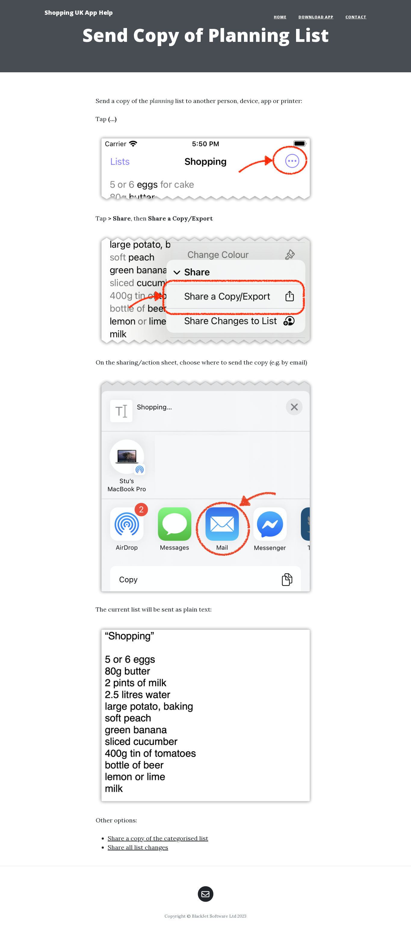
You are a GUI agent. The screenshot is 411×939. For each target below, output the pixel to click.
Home (280, 17)
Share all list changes (138, 847)
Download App (315, 17)
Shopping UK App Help (79, 12)
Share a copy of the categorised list (158, 838)
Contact (355, 17)
